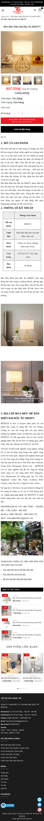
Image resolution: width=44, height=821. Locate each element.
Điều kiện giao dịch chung (11, 745)
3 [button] (23, 688)
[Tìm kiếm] (35, 10)
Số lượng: (6, 113)
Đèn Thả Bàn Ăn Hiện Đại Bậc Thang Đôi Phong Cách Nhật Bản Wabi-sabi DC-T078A (27, 635)
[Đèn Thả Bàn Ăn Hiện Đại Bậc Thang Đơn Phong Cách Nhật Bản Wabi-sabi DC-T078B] (6, 611)
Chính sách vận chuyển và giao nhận (15, 748)
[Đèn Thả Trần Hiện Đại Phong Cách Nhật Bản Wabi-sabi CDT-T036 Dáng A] (6, 623)
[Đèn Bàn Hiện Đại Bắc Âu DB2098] (33, 663)
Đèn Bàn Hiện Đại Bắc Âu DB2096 (13, 678)
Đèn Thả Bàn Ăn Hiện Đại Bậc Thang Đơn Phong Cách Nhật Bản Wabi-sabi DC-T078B (27, 610)
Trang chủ (4, 773)
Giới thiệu (4, 776)
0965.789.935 (12, 718)
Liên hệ (3, 788)
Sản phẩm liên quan (22, 646)
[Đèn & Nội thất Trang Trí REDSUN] (18, 10)
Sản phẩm (4, 779)
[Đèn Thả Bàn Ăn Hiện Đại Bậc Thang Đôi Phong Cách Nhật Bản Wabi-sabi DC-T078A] (6, 635)
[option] (22, 52)
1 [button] (17, 688)
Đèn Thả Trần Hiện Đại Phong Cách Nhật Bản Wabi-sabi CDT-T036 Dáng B (27, 598)
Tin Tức (4, 782)
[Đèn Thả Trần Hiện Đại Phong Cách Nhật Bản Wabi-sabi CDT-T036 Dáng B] (6, 598)
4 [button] (25, 688)
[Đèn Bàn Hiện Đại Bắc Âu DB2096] (11, 663)
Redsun (15, 596)
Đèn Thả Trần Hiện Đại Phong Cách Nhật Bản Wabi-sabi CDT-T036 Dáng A (27, 623)
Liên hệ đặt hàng (22, 129)
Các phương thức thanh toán (12, 751)
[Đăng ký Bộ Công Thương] (7, 805)
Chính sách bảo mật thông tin (12, 761)
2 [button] (20, 688)
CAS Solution (27, 819)
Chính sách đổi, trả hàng (10, 754)
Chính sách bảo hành (9, 757)
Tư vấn (3, 785)
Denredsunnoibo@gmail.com (17, 721)
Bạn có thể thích (11, 589)
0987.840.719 (25, 718)
